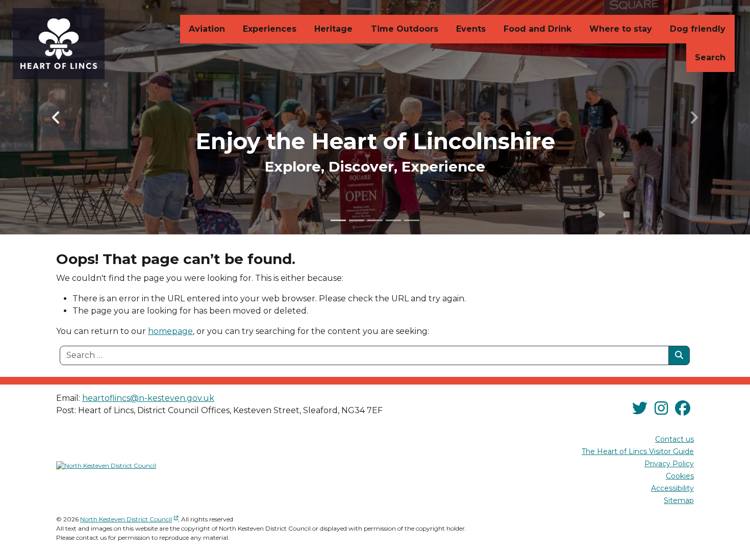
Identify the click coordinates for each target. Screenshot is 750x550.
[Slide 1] (338, 220)
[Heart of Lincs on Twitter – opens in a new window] (639, 408)
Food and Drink (537, 29)
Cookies (680, 476)
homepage (170, 331)
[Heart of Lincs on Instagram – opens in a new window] (661, 408)
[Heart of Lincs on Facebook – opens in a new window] (682, 408)
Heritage (333, 29)
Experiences (269, 29)
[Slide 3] (375, 220)
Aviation (207, 29)
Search (710, 57)
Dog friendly (698, 29)
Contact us (674, 439)
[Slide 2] (356, 220)
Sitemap (679, 500)
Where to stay (620, 29)
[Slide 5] (411, 220)
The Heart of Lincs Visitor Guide (638, 451)
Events (471, 29)
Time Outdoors (404, 29)
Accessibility (672, 488)
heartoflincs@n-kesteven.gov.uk (148, 398)
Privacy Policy (669, 463)
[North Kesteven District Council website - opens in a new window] (106, 466)
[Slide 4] (393, 220)
